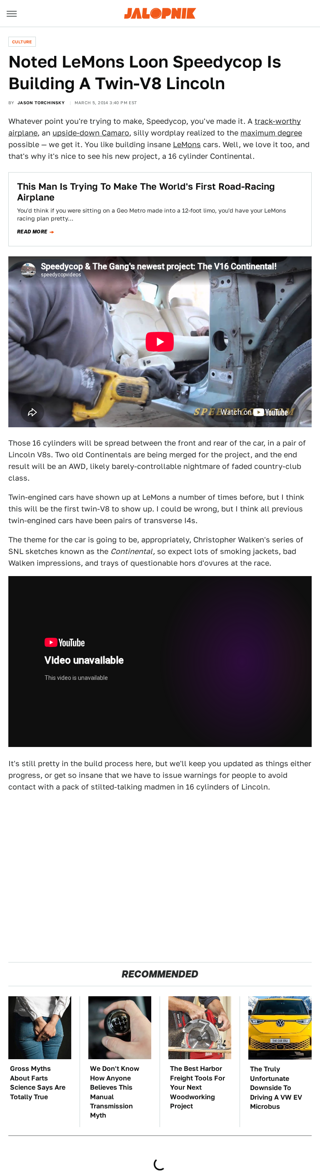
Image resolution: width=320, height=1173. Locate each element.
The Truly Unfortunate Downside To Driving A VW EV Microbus (276, 1087)
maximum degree (271, 132)
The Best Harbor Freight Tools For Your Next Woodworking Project (197, 1087)
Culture (22, 41)
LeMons (187, 144)
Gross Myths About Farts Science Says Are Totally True (37, 1082)
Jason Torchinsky (41, 102)
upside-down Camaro (90, 132)
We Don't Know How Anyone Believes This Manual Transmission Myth (114, 1092)
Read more (32, 232)
